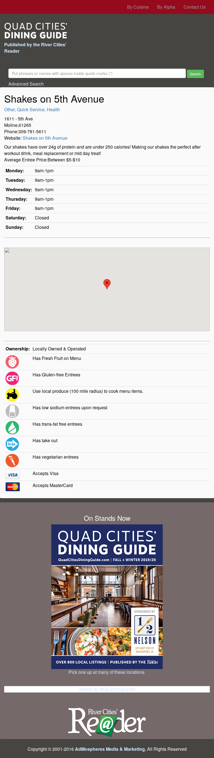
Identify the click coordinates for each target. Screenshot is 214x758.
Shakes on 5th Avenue (45, 138)
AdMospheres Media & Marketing (110, 749)
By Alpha (166, 7)
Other (9, 109)
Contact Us (195, 7)
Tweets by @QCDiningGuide (107, 689)
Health (53, 109)
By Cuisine (138, 7)
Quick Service (31, 109)
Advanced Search (26, 84)
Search (195, 73)
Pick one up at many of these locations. (107, 672)
